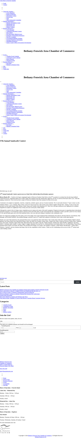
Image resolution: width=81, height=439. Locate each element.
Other (4, 310)
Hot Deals (8, 63)
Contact (5, 4)
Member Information (8, 21)
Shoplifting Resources (11, 41)
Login (4, 3)
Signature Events (10, 60)
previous (2, 278)
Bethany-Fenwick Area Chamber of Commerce (40, 435)
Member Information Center (13, 23)
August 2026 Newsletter (6, 295)
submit (77, 282)
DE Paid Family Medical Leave (14, 34)
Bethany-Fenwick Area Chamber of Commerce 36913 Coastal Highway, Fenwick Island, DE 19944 (7, 364)
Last (35, 327)
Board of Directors (11, 14)
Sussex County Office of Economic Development (18, 42)
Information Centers (11, 15)
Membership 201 (10, 25)
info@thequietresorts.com (6, 371)
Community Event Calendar (13, 57)
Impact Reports (10, 59)
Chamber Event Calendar (12, 56)
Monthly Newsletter (8, 307)
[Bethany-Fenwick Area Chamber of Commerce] (12, 51)
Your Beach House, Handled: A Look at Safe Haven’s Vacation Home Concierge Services (22, 298)
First (17, 327)
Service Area (9, 17)
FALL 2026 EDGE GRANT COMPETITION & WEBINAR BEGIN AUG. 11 (20, 291)
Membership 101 (10, 24)
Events (5, 55)
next (6, 278)
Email (4, 330)
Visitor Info (6, 69)
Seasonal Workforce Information (14, 40)
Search (1, 279)
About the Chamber (8, 11)
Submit (2, 333)
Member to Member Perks (12, 64)
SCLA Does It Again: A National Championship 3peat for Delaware (17, 292)
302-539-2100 (3, 368)
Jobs (4, 66)
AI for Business (10, 30)
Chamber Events (7, 305)
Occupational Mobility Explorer (14, 38)
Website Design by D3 (40, 437)
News (4, 67)
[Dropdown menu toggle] (7, 55)
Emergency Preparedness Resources (15, 35)
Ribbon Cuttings (10, 27)
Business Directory (8, 62)
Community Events (8, 306)
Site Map (5, 385)
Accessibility (6, 383)
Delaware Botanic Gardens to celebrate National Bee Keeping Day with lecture (20, 294)
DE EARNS (9, 32)
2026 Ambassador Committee (13, 20)
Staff (7, 18)
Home (4, 378)
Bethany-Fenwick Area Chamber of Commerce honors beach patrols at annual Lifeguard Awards (24, 289)
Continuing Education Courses (14, 31)
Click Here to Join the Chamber (8, 0)
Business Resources (8, 28)
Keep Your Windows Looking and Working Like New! (14, 296)
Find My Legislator (11, 37)
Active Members (10, 13)
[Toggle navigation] (0, 81)
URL (1, 321)
